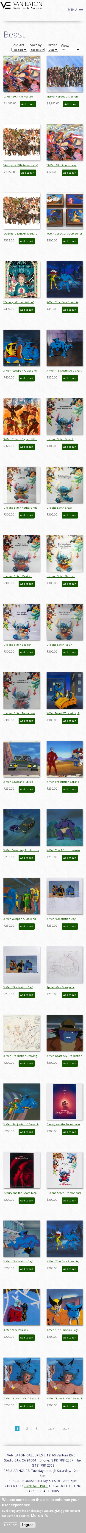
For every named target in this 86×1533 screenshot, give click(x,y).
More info (39, 1515)
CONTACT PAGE (36, 1486)
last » (65, 1428)
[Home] (21, 4)
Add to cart (27, 104)
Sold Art (17, 45)
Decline (10, 1524)
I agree (27, 1525)
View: (65, 45)
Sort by (36, 45)
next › (50, 1428)
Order (52, 45)
